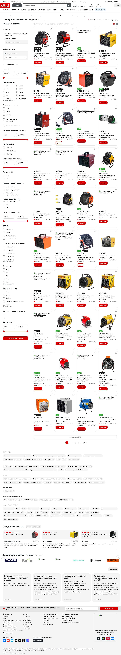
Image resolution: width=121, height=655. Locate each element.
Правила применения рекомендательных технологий (12, 630)
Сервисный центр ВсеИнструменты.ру (68, 617)
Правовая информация (10, 627)
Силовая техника (52, 9)
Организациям (27, 624)
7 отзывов (54, 532)
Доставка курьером (49, 616)
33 (84, 442)
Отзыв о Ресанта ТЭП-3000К (13, 534)
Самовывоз (46, 622)
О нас (4, 618)
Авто (91, 9)
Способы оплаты (48, 624)
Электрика (41, 9)
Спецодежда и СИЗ (72, 9)
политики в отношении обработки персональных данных (35, 649)
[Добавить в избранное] (50, 28)
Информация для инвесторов (12, 620)
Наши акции (26, 616)
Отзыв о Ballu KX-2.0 (49, 534)
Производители (7, 625)
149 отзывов (93, 532)
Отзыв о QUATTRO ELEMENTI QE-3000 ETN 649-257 (94, 535)
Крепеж (23, 9)
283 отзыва (15, 532)
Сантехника (84, 9)
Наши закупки (27, 628)
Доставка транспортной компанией (50, 619)
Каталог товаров (8, 633)
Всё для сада (32, 9)
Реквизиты (6, 616)
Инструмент (15, 9)
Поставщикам (27, 622)
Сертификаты (7, 622)
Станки (62, 9)
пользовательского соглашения (62, 649)
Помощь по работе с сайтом (71, 622)
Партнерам (26, 626)
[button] (3, 557)
